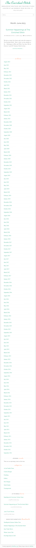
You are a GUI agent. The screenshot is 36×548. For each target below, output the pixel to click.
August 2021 (7, 108)
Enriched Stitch (10, 35)
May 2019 (6, 185)
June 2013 (6, 423)
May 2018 (6, 225)
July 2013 (6, 419)
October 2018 (7, 209)
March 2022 (7, 88)
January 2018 (7, 239)
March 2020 (7, 152)
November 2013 (8, 406)
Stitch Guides (7, 485)
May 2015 (6, 346)
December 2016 (8, 282)
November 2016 (8, 286)
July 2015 (6, 339)
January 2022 (7, 92)
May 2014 (6, 386)
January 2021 (7, 118)
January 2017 (7, 279)
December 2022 (8, 75)
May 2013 (6, 426)
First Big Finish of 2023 (10, 535)
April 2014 (6, 389)
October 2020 (7, 128)
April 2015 (6, 349)
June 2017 (6, 262)
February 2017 (7, 276)
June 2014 (6, 382)
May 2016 (6, 306)
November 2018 (8, 205)
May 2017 (6, 265)
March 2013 (7, 433)
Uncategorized (7, 488)
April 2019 (6, 189)
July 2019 (6, 179)
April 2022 (6, 85)
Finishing (6, 475)
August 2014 (7, 376)
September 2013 (8, 413)
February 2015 (7, 356)
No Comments (28, 35)
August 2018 (7, 215)
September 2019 (8, 172)
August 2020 (7, 135)
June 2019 (6, 182)
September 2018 (8, 212)
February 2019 (7, 195)
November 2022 (8, 78)
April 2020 (6, 148)
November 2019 (8, 165)
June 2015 (6, 342)
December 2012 (8, 443)
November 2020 (8, 125)
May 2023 (6, 68)
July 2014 (6, 379)
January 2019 (7, 199)
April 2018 (6, 229)
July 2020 (6, 138)
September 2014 (8, 372)
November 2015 (8, 326)
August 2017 (7, 255)
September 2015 (8, 332)
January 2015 (7, 359)
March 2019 (7, 192)
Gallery (6, 478)
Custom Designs (8, 471)
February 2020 (7, 155)
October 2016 (7, 289)
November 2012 (8, 446)
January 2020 (7, 158)
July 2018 (6, 219)
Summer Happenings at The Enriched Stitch (16, 504)
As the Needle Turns (9, 468)
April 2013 (6, 429)
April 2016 (6, 309)
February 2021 (7, 115)
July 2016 (6, 299)
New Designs (7, 481)
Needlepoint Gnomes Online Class (14, 497)
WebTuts (31, 546)
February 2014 (7, 396)
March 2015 (7, 352)
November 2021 (8, 98)
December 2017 (8, 242)
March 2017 (7, 272)
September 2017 (8, 252)
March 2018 (7, 232)
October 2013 (7, 409)
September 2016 (8, 292)
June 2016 (6, 302)
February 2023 (7, 72)
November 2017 (8, 245)
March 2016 (7, 312)
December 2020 (8, 122)
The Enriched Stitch (18, 3)
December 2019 (8, 162)
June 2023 (6, 65)
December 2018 (8, 202)
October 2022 (7, 82)
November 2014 (8, 366)
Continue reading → (18, 48)
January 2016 (7, 319)
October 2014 (7, 369)
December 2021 (8, 95)
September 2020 (8, 132)
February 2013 (7, 436)
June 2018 (6, 222)
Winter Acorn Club (8, 532)
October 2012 (7, 449)
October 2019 (7, 169)
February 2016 (7, 316)
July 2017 (6, 259)
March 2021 (7, 112)
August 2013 (7, 416)
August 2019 (7, 175)
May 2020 (6, 145)
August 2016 (7, 296)
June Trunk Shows (9, 511)
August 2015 (7, 336)
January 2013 (7, 439)
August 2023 (7, 62)
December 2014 (8, 362)
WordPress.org (15, 546)
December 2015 (8, 322)
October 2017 (7, 249)
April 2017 (6, 269)
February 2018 (7, 235)
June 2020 (6, 142)
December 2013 (8, 403)
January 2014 (7, 399)
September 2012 (8, 453)
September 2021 (8, 105)
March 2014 (7, 393)
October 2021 (7, 102)
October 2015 (7, 329)
